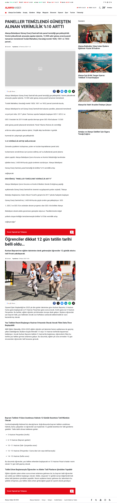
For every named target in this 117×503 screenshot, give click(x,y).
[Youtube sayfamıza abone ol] (107, 2)
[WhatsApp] (69, 91)
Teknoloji (80, 12)
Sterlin (63, 2)
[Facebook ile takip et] (104, 2)
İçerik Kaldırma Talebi (70, 500)
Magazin (45, 12)
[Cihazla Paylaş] (73, 91)
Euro (49, 2)
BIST (21, 2)
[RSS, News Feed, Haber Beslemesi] (111, 2)
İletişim (50, 500)
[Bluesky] (62, 91)
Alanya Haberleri (35, 500)
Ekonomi (53, 12)
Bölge (39, 12)
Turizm (72, 12)
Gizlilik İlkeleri (58, 500)
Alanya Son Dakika (14, 12)
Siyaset (60, 12)
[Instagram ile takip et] (109, 2)
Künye (44, 500)
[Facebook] (54, 91)
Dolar (36, 2)
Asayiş (25, 12)
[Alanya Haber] (13, 8)
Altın (7, 2)
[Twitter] (58, 91)
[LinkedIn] (65, 91)
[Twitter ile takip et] (106, 2)
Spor (66, 12)
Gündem (32, 12)
